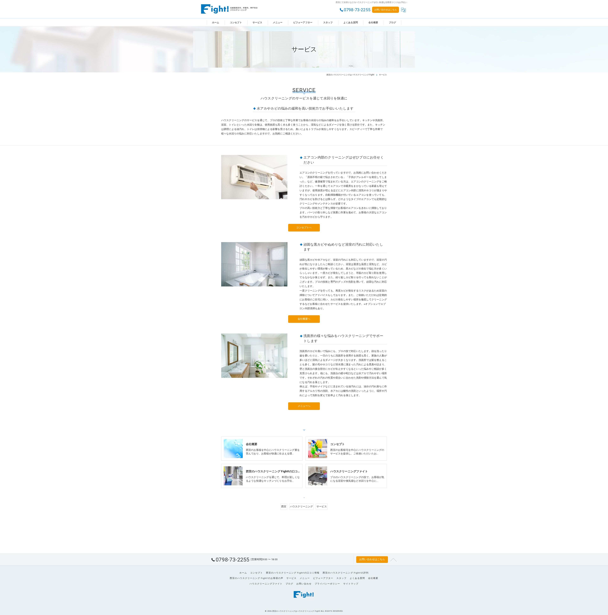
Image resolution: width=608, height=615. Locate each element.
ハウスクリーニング (301, 506)
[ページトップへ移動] (393, 559)
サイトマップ (350, 583)
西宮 (283, 506)
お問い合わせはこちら (385, 9)
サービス (322, 506)
